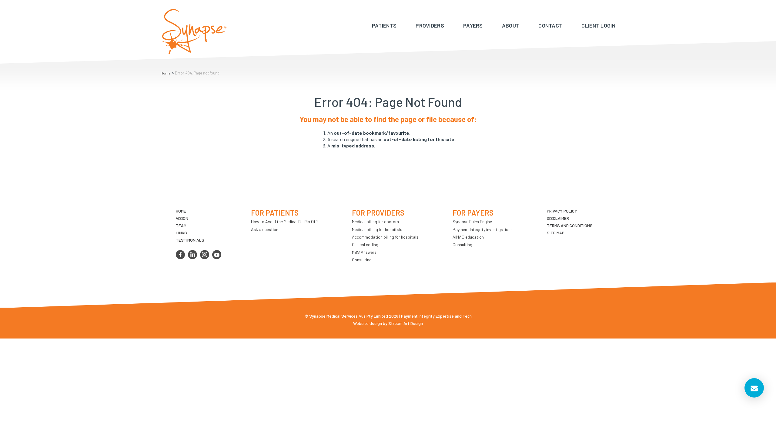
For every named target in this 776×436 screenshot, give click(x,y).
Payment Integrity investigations (483, 229)
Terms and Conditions (570, 225)
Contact (550, 25)
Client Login (598, 25)
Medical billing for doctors (375, 221)
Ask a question (264, 229)
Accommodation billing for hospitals (385, 236)
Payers (473, 25)
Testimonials (190, 240)
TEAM (181, 225)
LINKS (181, 232)
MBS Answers (364, 252)
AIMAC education (468, 236)
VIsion (182, 218)
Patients (384, 25)
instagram (204, 254)
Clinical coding (365, 244)
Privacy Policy (562, 210)
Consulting (362, 259)
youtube (216, 254)
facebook (180, 254)
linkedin (192, 254)
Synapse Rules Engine (472, 221)
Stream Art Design (405, 323)
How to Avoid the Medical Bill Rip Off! (284, 221)
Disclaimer (558, 218)
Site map (555, 232)
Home (166, 73)
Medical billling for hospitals (377, 229)
